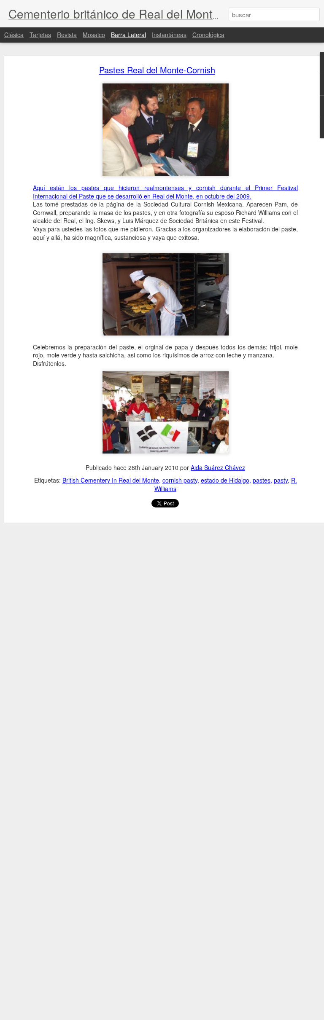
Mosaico (94, 34)
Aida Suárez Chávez (218, 467)
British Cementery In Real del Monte (110, 480)
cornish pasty (179, 480)
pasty (281, 480)
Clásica (14, 34)
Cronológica (208, 34)
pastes (261, 480)
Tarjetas (40, 34)
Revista (67, 34)
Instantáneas (169, 34)
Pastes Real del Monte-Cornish (157, 70)
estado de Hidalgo (225, 480)
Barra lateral (128, 34)
